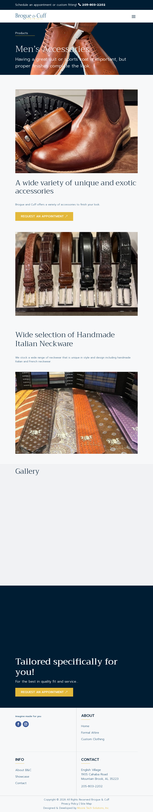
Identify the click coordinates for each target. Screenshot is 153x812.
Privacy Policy (69, 804)
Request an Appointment (42, 692)
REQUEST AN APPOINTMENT (42, 216)
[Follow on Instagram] (26, 724)
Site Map (86, 804)
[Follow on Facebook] (18, 724)
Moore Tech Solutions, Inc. (93, 808)
